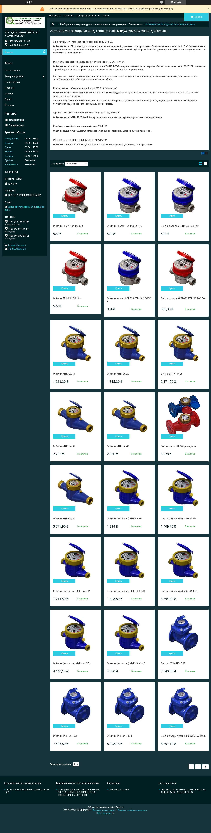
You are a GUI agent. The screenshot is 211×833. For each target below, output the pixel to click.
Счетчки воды (136, 24)
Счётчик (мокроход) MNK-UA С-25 (179, 591)
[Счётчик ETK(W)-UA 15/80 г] (75, 195)
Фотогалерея (12, 70)
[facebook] (202, 153)
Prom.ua (119, 807)
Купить (64, 216)
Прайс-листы (12, 82)
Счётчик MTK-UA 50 (64, 518)
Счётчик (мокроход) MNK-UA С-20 (126, 591)
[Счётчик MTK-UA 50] (75, 488)
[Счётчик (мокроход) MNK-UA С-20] (129, 560)
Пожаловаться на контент (104, 810)
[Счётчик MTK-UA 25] (183, 343)
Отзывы (9, 105)
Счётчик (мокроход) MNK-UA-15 (124, 518)
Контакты (54, 15)
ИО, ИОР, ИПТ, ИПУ (119, 789)
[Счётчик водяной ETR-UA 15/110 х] (183, 195)
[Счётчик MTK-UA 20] (129, 343)
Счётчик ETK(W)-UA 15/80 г (68, 225)
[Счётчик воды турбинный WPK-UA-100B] (183, 705)
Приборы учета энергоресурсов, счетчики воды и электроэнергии (93, 24)
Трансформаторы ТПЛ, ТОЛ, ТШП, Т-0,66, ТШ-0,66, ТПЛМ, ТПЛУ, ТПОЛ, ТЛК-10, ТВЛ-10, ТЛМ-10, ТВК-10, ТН (78, 792)
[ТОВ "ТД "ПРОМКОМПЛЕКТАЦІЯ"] (25, 22)
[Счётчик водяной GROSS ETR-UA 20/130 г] (183, 268)
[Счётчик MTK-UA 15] (75, 343)
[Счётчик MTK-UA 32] (75, 415)
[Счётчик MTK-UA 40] (129, 415)
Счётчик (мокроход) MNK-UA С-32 (72, 663)
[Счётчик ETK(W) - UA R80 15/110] (129, 195)
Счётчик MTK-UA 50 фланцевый (178, 446)
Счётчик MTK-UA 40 (118, 446)
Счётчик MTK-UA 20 (118, 373)
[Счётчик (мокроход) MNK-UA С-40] (129, 633)
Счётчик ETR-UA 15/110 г (67, 298)
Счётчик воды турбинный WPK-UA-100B (183, 735)
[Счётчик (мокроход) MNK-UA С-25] (183, 560)
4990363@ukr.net (17, 249)
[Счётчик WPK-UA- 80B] (129, 705)
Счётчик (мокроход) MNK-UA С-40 (126, 663)
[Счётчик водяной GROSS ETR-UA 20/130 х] (129, 268)
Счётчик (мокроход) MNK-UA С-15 (71, 591)
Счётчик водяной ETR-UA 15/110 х (180, 225)
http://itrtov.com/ (17, 245)
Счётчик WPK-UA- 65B (65, 735)
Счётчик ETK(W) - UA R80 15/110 (124, 225)
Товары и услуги (86, 15)
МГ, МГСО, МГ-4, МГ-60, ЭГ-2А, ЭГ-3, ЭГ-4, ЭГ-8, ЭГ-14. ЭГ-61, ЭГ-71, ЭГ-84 (183, 791)
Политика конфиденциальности (132, 810)
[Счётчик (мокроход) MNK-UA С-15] (75, 560)
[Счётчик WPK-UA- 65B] (75, 705)
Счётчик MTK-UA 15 (64, 373)
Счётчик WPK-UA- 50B (173, 663)
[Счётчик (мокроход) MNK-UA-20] (183, 488)
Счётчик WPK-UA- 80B (119, 735)
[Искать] (44, 52)
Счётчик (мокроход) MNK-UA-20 (178, 518)
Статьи (9, 93)
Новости (9, 87)
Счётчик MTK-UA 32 (64, 446)
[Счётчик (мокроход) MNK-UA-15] (129, 488)
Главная (68, 15)
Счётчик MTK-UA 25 (172, 373)
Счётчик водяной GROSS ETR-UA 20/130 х (129, 300)
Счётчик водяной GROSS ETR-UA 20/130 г (183, 300)
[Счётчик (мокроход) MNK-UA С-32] (75, 633)
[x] (206, 153)
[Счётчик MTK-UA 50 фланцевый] (183, 415)
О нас (106, 15)
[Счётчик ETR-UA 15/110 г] (75, 268)
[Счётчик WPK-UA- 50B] (183, 633)
